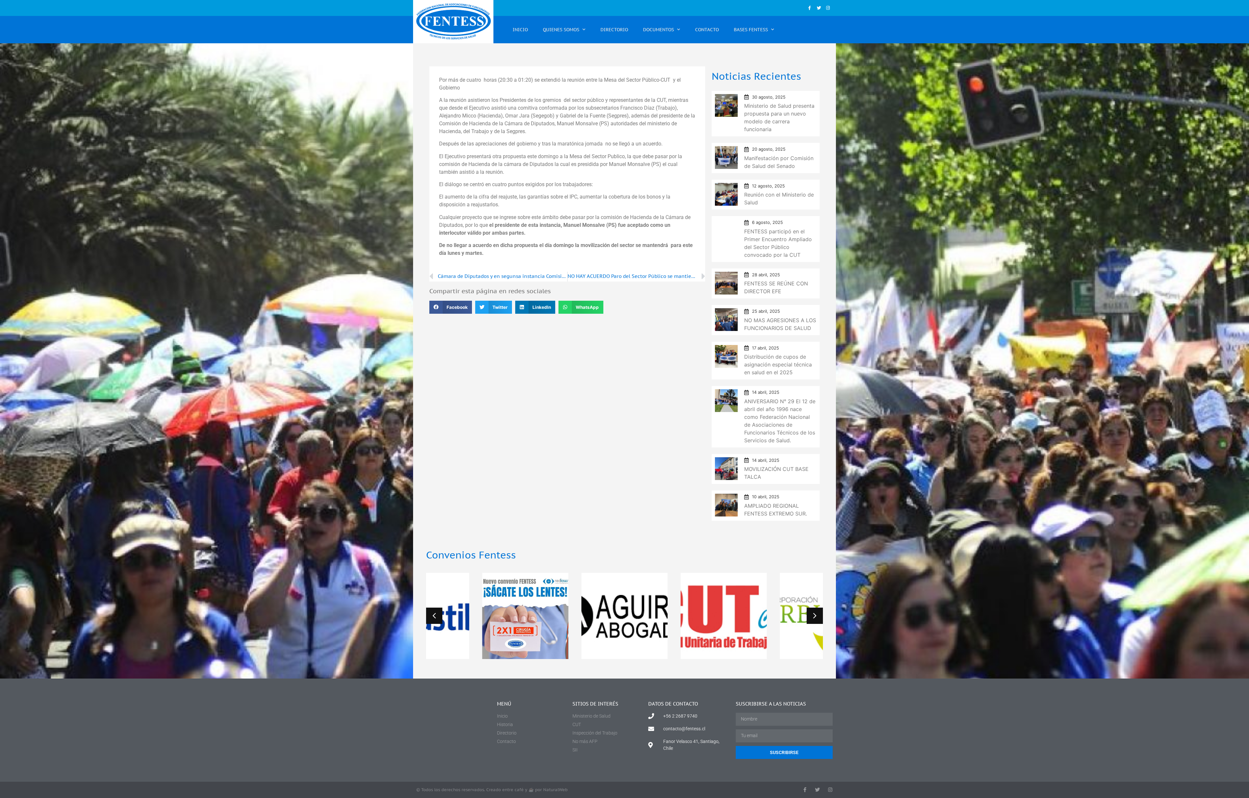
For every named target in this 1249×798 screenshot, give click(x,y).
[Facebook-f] (809, 8)
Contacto (707, 30)
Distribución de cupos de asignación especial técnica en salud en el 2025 (778, 364)
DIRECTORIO (614, 30)
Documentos (658, 30)
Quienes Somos (561, 30)
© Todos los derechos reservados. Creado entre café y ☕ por (492, 789)
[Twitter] (819, 8)
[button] (450, 307)
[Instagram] (828, 8)
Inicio (520, 30)
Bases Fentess (751, 30)
